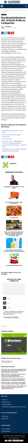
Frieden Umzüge (5, 369)
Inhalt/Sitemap (5, 416)
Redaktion (8, 26)
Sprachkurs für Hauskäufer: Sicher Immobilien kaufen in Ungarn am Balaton (13, 383)
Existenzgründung (6, 428)
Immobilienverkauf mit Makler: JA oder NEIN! (14, 187)
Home (2, 10)
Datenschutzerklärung (18, 440)
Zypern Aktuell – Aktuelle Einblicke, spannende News (14, 406)
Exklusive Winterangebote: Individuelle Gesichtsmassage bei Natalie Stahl (13, 379)
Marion (3, 385)
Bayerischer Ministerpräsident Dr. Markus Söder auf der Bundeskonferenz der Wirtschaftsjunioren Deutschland (14, 371)
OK (6, 440)
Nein (10, 440)
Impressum (4, 399)
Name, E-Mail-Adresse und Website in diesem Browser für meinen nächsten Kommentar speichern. (13, 313)
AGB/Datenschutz (6, 402)
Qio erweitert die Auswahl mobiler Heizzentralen (14, 203)
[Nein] (26, 438)
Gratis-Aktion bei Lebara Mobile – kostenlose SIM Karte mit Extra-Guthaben (14, 250)
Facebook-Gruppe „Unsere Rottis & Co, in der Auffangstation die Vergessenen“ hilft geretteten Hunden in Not (13, 375)
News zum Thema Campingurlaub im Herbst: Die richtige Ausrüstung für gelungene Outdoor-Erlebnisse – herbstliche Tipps (14, 233)
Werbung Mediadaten (7, 404)
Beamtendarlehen (6, 431)
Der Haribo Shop (7, 139)
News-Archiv (5, 418)
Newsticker (7, 10)
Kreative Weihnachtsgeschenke (14, 265)
